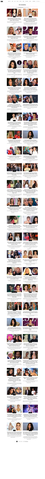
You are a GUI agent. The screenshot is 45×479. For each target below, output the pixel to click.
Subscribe (34, 1)
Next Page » (26, 441)
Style (15, 1)
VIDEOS (23, 1)
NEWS (12, 1)
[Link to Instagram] (38, 1)
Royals (17, 1)
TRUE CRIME (26, 1)
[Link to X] (39, 1)
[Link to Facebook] (36, 1)
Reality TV (9, 1)
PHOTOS (20, 1)
